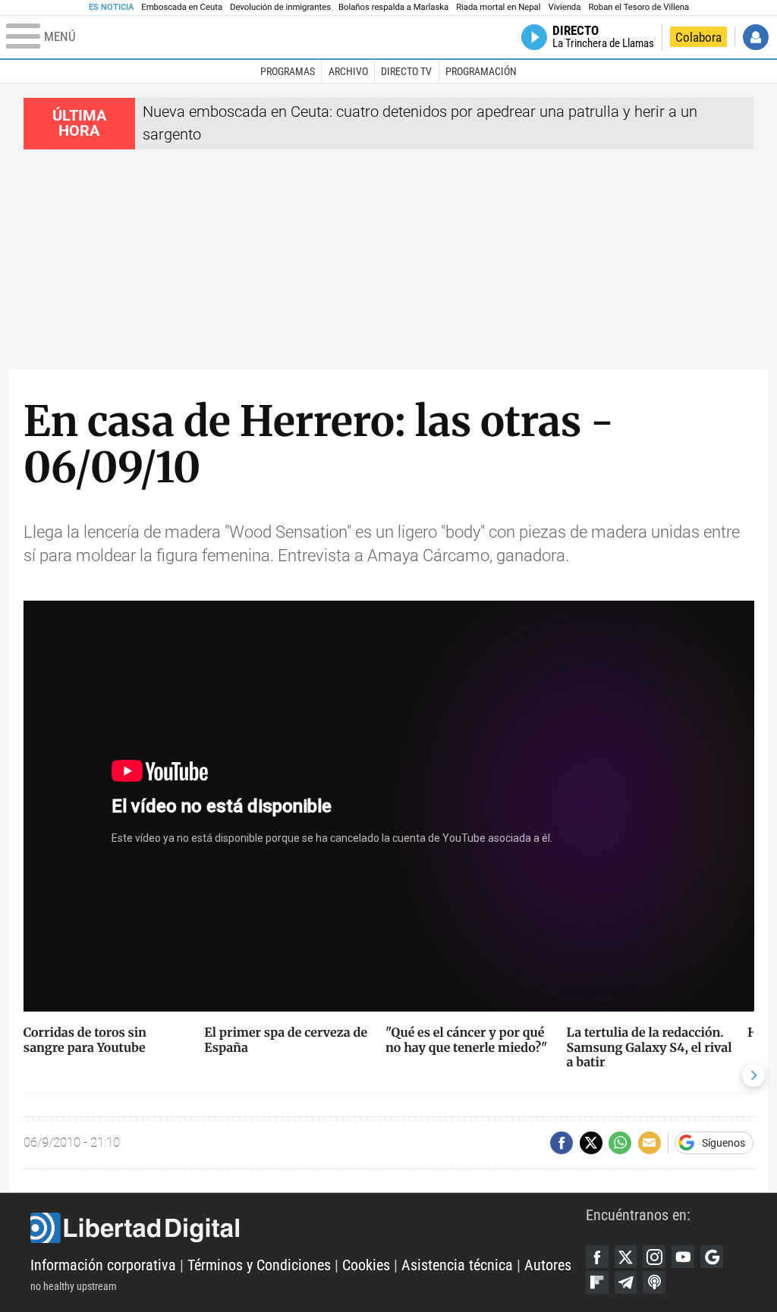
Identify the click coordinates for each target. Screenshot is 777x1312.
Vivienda (564, 7)
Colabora (698, 37)
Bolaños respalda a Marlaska (393, 7)
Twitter (626, 1256)
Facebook (597, 1256)
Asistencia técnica (457, 1265)
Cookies (366, 1265)
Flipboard (597, 1282)
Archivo (348, 71)
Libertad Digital (308, 1228)
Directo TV (406, 71)
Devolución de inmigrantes (280, 7)
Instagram (654, 1256)
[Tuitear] (591, 1143)
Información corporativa (103, 1265)
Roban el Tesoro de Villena (638, 7)
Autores (547, 1265)
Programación (481, 71)
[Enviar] (620, 1143)
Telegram (626, 1282)
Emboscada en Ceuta (181, 7)
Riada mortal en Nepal (498, 7)
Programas (287, 71)
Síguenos (723, 1143)
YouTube (683, 1256)
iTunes (654, 1282)
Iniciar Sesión (756, 37)
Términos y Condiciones (259, 1265)
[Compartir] (561, 1143)
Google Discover (711, 1256)
